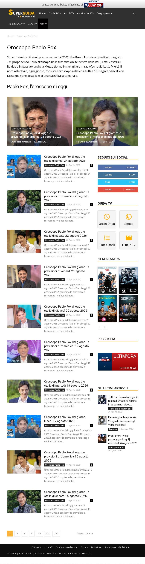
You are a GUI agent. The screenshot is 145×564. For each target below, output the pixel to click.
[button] (133, 13)
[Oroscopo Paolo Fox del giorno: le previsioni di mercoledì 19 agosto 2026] (24, 351)
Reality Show (15, 23)
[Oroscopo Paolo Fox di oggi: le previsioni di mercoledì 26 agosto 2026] (39, 125)
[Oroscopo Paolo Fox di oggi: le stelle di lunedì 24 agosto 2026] (24, 166)
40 (39, 533)
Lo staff (48, 547)
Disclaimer (96, 547)
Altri (42, 23)
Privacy (84, 547)
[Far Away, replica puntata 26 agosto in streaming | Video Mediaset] (102, 420)
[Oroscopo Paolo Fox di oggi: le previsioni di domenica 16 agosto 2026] (24, 462)
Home (42, 13)
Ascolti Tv (69, 13)
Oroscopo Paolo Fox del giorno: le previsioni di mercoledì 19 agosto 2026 (66, 346)
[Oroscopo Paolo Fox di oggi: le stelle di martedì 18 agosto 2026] (24, 391)
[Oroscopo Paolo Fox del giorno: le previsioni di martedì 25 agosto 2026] (105, 125)
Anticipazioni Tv (85, 13)
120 (56, 533)
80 (47, 533)
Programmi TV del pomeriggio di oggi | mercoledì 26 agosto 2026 (122, 439)
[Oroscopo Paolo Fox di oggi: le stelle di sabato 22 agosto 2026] (24, 241)
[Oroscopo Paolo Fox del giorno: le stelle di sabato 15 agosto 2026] (24, 501)
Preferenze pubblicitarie (117, 547)
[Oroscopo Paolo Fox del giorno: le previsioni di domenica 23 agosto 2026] (24, 201)
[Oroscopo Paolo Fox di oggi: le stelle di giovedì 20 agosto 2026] (24, 316)
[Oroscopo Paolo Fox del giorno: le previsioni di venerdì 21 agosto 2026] (24, 276)
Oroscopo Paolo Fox (21, 129)
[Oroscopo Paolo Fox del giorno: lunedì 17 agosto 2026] (24, 426)
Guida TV (54, 13)
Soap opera (103, 13)
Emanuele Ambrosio (21, 141)
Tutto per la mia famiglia (120, 409)
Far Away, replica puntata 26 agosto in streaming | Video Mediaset (122, 421)
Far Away (113, 429)
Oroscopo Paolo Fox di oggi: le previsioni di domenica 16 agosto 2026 (66, 456)
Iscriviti (130, 189)
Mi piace (131, 167)
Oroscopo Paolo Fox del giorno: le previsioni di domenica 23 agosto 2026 (66, 196)
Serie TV (32, 23)
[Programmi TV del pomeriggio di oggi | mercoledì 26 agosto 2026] (102, 438)
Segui (132, 174)
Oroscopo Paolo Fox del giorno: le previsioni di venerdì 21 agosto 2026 (66, 271)
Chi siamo (37, 547)
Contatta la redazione (66, 547)
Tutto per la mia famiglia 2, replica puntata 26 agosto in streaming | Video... (123, 401)
